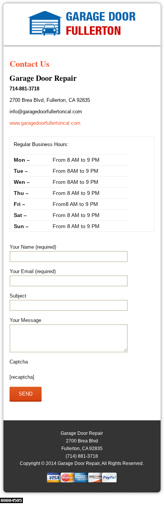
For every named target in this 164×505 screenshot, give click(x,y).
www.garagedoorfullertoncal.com (45, 123)
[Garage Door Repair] (81, 24)
